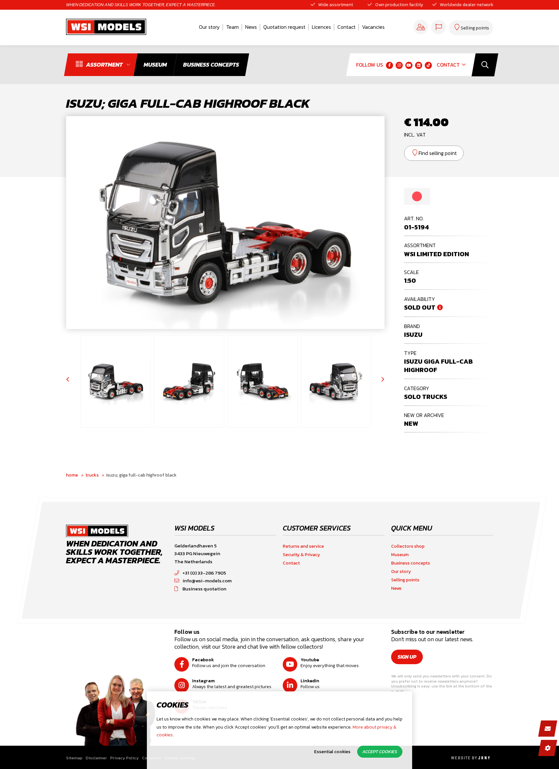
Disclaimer (96, 757)
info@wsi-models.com (207, 580)
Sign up (407, 657)
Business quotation (204, 588)
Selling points (405, 580)
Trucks (92, 475)
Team (232, 27)
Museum (400, 554)
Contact (346, 27)
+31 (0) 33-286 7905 (204, 573)
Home (72, 475)
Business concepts (410, 563)
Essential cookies (332, 751)
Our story (209, 27)
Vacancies (373, 27)
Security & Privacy (301, 554)
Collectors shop (407, 546)
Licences (321, 27)
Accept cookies (379, 751)
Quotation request (284, 27)
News (251, 27)
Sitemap (74, 757)
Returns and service (303, 546)
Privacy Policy (124, 757)
